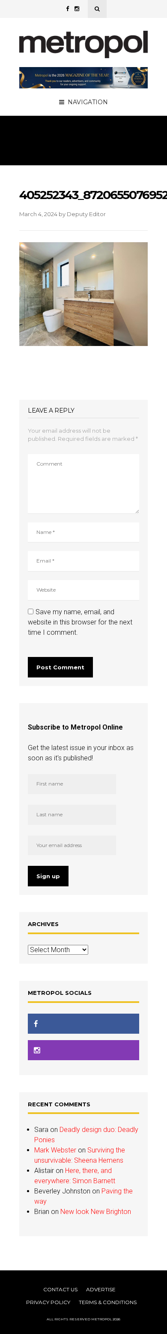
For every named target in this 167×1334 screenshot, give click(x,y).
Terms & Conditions (108, 1302)
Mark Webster (55, 1150)
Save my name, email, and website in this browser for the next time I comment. (80, 622)
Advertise (101, 1289)
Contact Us (60, 1289)
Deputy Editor (86, 214)
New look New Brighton (95, 1212)
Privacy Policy (48, 1302)
